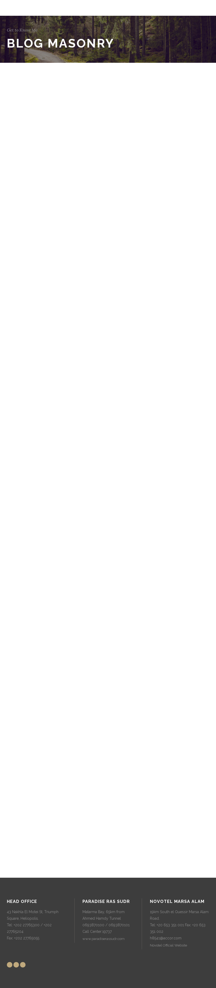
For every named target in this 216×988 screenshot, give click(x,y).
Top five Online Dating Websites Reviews (35, 96)
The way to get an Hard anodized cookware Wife (37, 602)
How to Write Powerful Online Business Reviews (36, 522)
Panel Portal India (38, 238)
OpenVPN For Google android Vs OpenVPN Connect (41, 311)
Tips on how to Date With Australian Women (41, 386)
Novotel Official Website (168, 945)
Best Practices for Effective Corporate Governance (42, 764)
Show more (111, 851)
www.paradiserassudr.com (103, 939)
